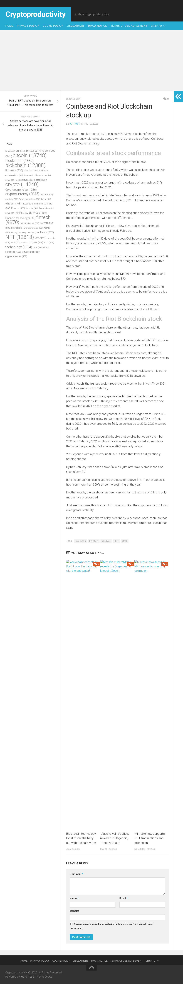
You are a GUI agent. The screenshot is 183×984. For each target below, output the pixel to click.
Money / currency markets (25, 232)
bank (10, 151)
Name (74, 898)
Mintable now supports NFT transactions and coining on (149, 838)
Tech (49, 242)
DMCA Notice (97, 25)
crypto (156, 25)
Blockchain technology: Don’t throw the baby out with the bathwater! (81, 838)
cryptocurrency (22, 194)
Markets (18, 227)
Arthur (75, 123)
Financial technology (20, 218)
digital (46, 199)
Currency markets (29, 199)
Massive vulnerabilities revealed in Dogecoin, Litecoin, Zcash (115, 838)
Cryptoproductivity (35, 14)
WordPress (27, 976)
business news (34, 170)
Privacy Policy (28, 25)
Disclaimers (75, 25)
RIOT (116, 541)
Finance (18, 208)
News (47, 232)
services (27, 243)
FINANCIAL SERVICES (31, 212)
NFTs (40, 238)
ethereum (14, 203)
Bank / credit (25, 150)
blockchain (81, 541)
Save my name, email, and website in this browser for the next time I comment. (111, 926)
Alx (50, 976)
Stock (124, 541)
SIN (38, 242)
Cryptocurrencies (21, 189)
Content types (25, 180)
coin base (106, 541)
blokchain (73, 98)
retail (15, 243)
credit (41, 180)
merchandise (34, 228)
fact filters (31, 203)
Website (74, 911)
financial (32, 208)
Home (9, 25)
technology (18, 247)
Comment (76, 874)
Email (123, 898)
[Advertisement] (91, 61)
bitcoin (30, 155)
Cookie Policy (53, 25)
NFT (19, 237)
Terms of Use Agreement (128, 25)
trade (38, 247)
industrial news (29, 223)
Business (14, 170)
